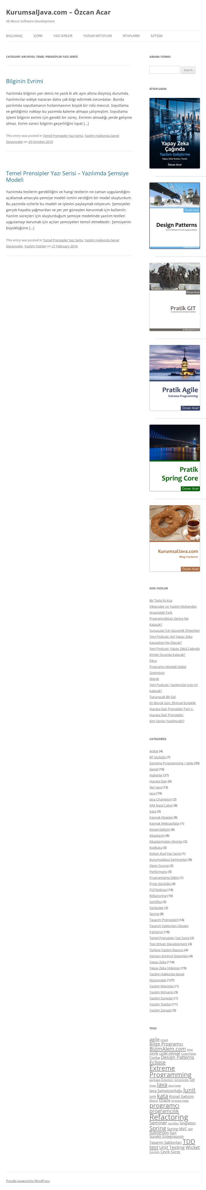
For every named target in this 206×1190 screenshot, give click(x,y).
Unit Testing (172, 1147)
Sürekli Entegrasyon (166, 1136)
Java (152, 793)
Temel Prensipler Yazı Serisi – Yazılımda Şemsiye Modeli (67, 176)
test (153, 1147)
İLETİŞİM (157, 36)
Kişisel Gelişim (159, 829)
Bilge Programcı (166, 1044)
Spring (154, 914)
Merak (154, 678)
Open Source (159, 865)
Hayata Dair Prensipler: (166, 715)
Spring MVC (177, 1128)
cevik (153, 1053)
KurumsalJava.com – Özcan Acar (58, 12)
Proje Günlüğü (160, 883)
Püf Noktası (158, 889)
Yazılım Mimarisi (161, 992)
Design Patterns (177, 1057)
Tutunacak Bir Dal (162, 697)
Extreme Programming (170, 1071)
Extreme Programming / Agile (171, 763)
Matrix (153, 1100)
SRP (190, 1129)
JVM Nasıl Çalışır (161, 805)
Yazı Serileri (63, 36)
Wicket (193, 1147)
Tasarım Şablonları (165, 1142)
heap (152, 1085)
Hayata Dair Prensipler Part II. (171, 709)
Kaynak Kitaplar (161, 817)
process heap (180, 1100)
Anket (153, 751)
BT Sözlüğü (157, 757)
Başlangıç (14, 36)
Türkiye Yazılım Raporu (166, 950)
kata (162, 1095)
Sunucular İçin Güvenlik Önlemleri (174, 630)
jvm (152, 1096)
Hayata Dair (158, 781)
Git (192, 1079)
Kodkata (155, 847)
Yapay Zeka (157, 962)
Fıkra (153, 660)
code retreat (169, 1053)
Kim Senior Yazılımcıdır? (166, 721)
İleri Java (155, 787)
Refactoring (158, 895)
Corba (154, 1057)
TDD (189, 1141)
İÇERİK (38, 36)
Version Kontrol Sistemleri (168, 956)
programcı (164, 1105)
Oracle (164, 1100)
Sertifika (155, 901)
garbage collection (161, 1080)
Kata (152, 811)
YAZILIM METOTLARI (97, 36)
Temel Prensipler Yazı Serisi (63, 135)
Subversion (159, 1132)
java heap (174, 1085)
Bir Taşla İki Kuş (160, 600)
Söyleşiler (156, 907)
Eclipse (157, 1062)
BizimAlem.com (167, 1048)
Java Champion (160, 799)
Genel (153, 769)
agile (154, 1039)
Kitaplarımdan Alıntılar (166, 841)
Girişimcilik (181, 1080)
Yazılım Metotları (161, 986)
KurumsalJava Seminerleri (168, 859)
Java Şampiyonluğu (165, 1090)
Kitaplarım (131, 36)
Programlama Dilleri (164, 877)
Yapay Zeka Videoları (164, 968)
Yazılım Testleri (35, 246)
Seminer (158, 1123)
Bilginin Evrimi (24, 81)
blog (190, 1049)
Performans (158, 871)
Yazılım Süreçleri (161, 998)
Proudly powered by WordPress (28, 1181)
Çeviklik (154, 1152)
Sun (173, 1132)
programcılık (164, 1110)
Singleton (188, 1122)
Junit (189, 1090)
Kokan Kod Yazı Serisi (165, 853)
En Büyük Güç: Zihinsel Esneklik (172, 703)
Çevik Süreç (170, 1151)
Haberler (156, 775)
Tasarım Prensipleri (163, 920)
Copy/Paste (188, 1053)
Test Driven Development (168, 944)
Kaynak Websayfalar (164, 823)
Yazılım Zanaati (160, 1010)
